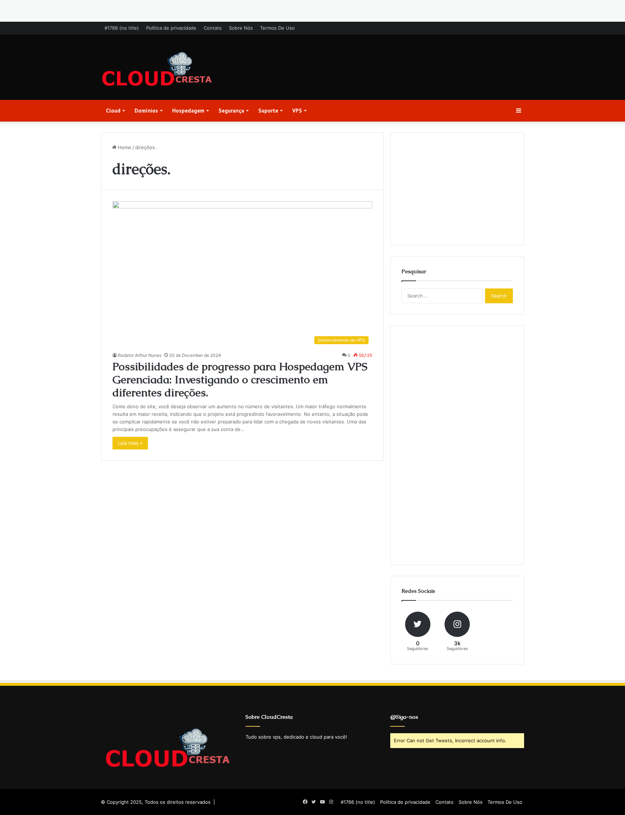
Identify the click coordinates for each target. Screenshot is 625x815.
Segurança (231, 110)
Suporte (268, 110)
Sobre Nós (241, 28)
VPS (297, 110)
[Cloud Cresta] (157, 70)
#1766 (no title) (122, 28)
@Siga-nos (404, 716)
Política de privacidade (171, 28)
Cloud (113, 110)
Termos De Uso (277, 28)
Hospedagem (188, 110)
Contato (213, 28)
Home (123, 147)
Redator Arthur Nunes (139, 355)
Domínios (146, 110)
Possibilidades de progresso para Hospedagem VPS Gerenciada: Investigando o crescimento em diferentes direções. (239, 379)
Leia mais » (130, 443)
